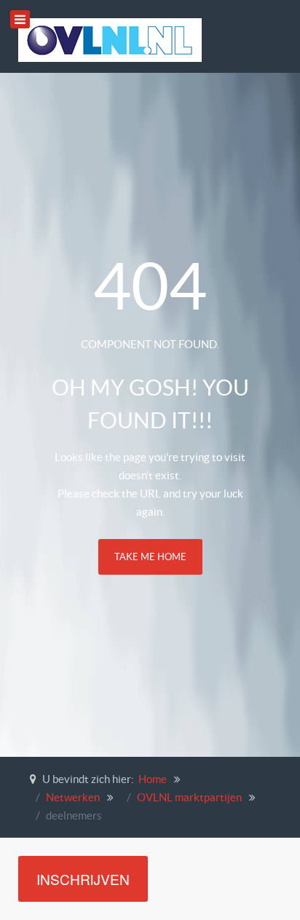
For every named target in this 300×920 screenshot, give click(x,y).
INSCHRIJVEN (83, 879)
